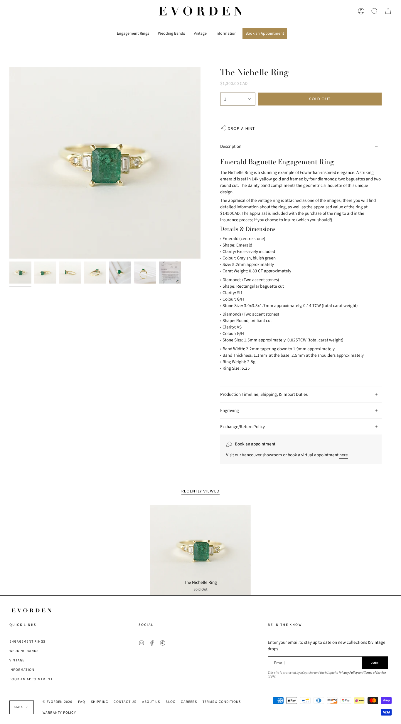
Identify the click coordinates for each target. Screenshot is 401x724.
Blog (170, 701)
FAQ (81, 701)
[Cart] (388, 11)
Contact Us (125, 701)
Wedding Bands (24, 650)
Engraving (229, 410)
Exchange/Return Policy (242, 426)
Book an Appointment (31, 679)
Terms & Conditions (222, 701)
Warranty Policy (59, 712)
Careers (189, 701)
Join (375, 663)
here (343, 455)
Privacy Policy (348, 672)
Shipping (99, 701)
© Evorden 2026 (58, 701)
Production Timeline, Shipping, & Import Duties (264, 394)
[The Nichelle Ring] (200, 550)
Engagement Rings (27, 641)
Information (21, 669)
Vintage (16, 660)
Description (230, 146)
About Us (151, 701)
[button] (133, 31)
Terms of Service (375, 672)
